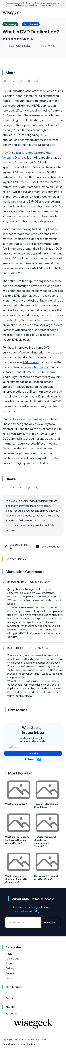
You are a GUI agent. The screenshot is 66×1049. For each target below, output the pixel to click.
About (9, 993)
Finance (10, 963)
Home (9, 978)
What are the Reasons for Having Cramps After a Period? (17, 839)
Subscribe (33, 753)
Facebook (11, 1013)
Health (9, 953)
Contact (10, 998)
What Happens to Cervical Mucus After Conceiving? (16, 879)
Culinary (10, 968)
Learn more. (46, 5)
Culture (10, 973)
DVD (5, 91)
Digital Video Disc (28, 152)
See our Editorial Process (19, 546)
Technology (12, 958)
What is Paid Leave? (16, 803)
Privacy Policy (8, 1044)
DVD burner (30, 362)
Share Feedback (50, 546)
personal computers (36, 367)
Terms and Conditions (27, 1044)
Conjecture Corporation (35, 1040)
